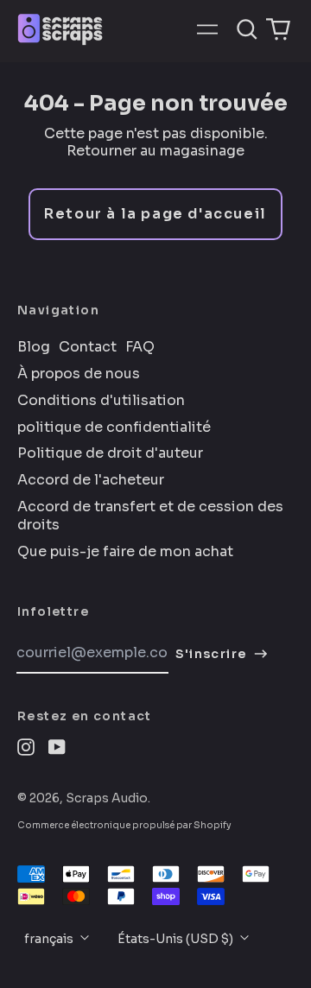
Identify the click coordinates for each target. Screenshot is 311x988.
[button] (247, 29)
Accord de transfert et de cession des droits (150, 516)
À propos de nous (78, 374)
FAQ (140, 347)
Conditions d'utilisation (101, 400)
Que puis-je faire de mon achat (125, 551)
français (50, 939)
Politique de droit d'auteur (110, 453)
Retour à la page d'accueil (155, 214)
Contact (88, 347)
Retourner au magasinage (155, 151)
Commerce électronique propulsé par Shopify (124, 825)
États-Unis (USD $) (176, 939)
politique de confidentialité (114, 427)
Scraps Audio (107, 798)
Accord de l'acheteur (90, 480)
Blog (33, 347)
